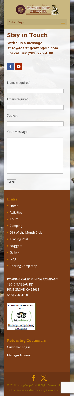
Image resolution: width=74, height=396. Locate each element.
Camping (16, 226)
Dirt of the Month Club (26, 232)
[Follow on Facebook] (10, 66)
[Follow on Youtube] (18, 66)
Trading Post (19, 239)
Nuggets (16, 246)
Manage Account (19, 355)
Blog (13, 259)
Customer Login (18, 347)
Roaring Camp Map (23, 266)
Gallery (15, 252)
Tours (14, 219)
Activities (16, 212)
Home (14, 206)
